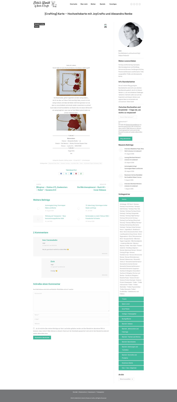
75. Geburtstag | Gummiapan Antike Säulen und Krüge (96, 207)
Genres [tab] (124, 199)
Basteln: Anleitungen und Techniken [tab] (130, 348)
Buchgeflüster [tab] (126, 319)
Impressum (91, 392)
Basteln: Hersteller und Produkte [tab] (129, 356)
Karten (37, 26)
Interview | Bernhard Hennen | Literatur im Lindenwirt (133, 185)
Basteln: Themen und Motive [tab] (131, 337)
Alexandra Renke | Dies (54, 163)
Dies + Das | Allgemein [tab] (129, 368)
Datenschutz (83, 392)
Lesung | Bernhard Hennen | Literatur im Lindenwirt (132, 159)
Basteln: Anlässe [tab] (127, 324)
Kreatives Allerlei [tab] (127, 363)
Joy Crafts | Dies (75, 163)
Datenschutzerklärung (132, 124)
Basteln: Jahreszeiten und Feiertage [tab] (130, 330)
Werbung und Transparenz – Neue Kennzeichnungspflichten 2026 (55, 217)
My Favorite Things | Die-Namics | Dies (93, 163)
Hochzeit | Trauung (65, 163)
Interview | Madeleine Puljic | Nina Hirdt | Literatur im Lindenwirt (134, 150)
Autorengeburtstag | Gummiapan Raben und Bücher (55, 207)
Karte (81, 163)
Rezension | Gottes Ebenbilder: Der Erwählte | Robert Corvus (134, 176)
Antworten (104, 253)
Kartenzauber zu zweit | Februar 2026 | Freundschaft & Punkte (97, 217)
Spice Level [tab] (126, 304)
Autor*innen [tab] (125, 309)
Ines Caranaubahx (49, 240)
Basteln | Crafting (39, 24)
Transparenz (100, 392)
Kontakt (75, 392)
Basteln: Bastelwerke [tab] (129, 342)
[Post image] (38, 208)
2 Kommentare (86, 160)
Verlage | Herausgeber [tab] (129, 314)
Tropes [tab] (124, 299)
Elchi (53, 261)
